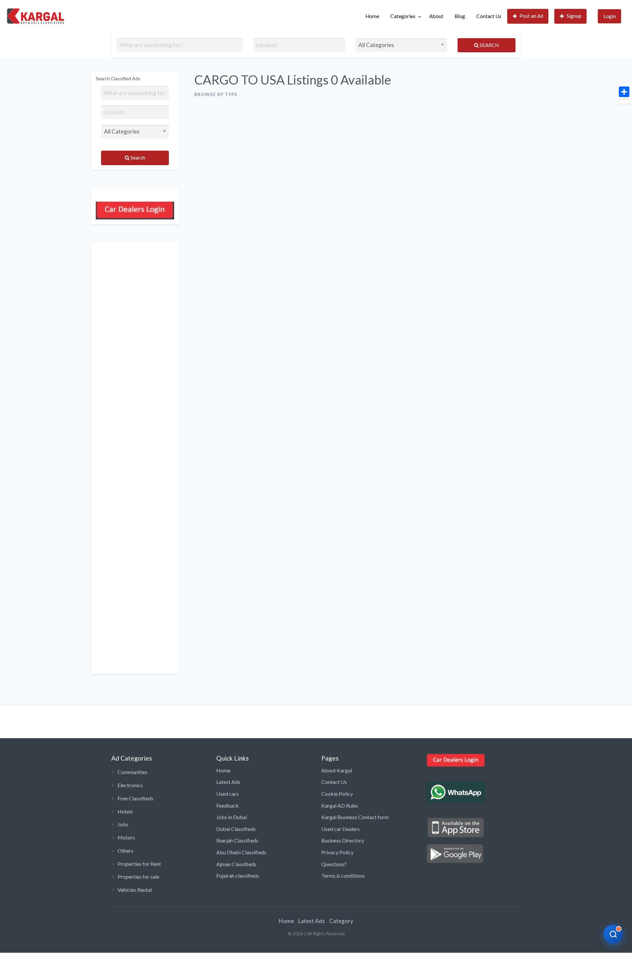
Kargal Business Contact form (355, 817)
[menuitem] (372, 16)
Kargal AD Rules (339, 805)
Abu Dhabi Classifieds (241, 852)
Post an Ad (531, 16)
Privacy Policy (337, 852)
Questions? (334, 864)
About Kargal (336, 770)
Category (341, 920)
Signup (573, 16)
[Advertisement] (135, 458)
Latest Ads (228, 782)
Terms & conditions (343, 875)
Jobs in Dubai (231, 817)
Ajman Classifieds (236, 864)
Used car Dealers (340, 829)
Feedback (227, 805)
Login (609, 16)
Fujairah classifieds (237, 875)
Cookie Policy (337, 793)
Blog (460, 16)
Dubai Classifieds (236, 829)
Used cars (227, 793)
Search (489, 45)
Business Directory (342, 840)
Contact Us (488, 16)
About (436, 16)
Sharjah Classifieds (237, 840)
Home (372, 16)
